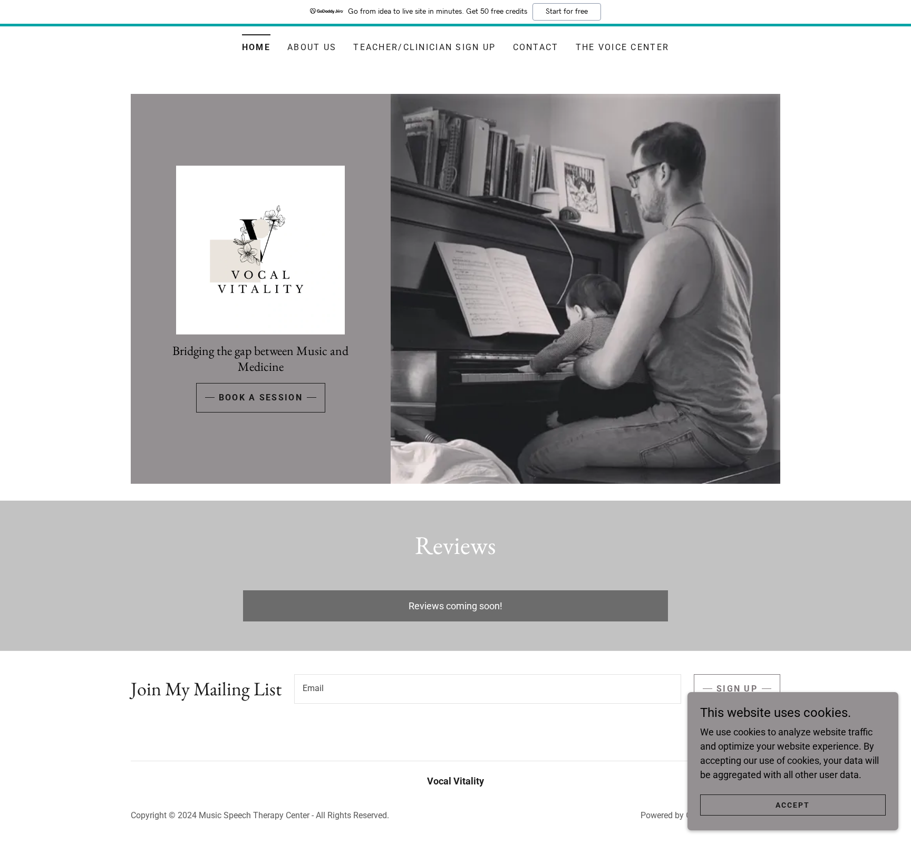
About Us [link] (311, 47)
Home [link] (256, 47)
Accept (793, 805)
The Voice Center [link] (623, 47)
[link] (260, 248)
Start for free (567, 11)
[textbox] (487, 689)
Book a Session (261, 397)
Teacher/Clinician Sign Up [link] (424, 47)
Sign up (737, 689)
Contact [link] (536, 47)
